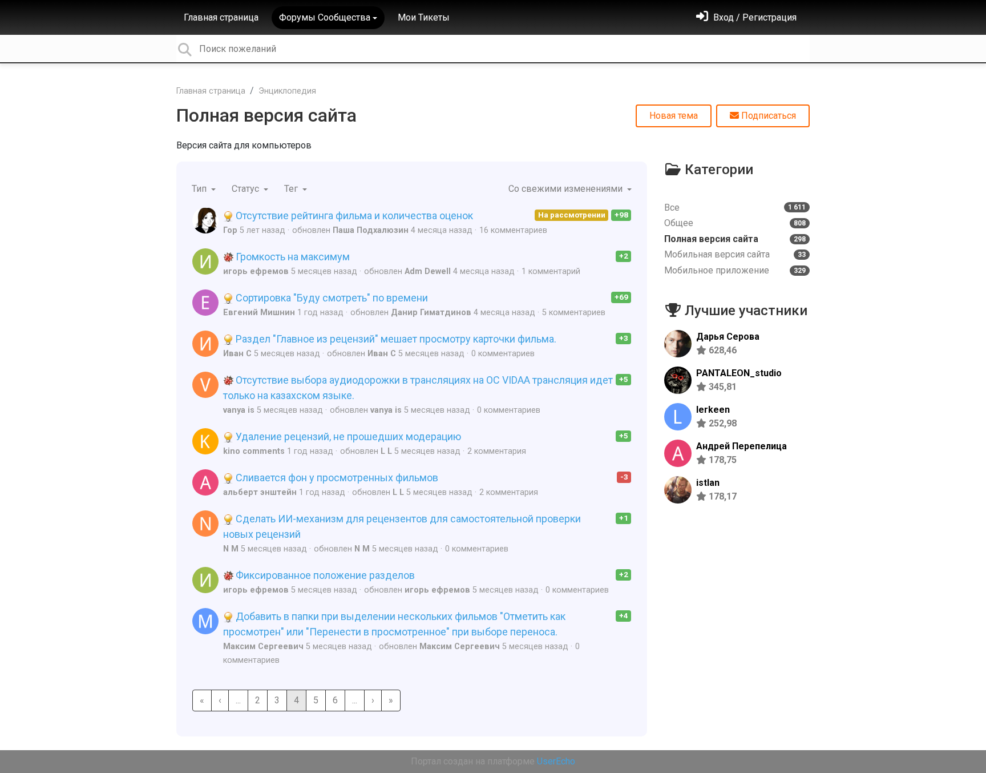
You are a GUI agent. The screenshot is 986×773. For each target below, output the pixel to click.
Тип (200, 188)
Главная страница (221, 17)
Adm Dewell (428, 271)
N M (231, 549)
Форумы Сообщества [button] (324, 17)
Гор (230, 230)
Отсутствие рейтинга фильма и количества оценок (353, 216)
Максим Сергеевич (263, 646)
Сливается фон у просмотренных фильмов (335, 478)
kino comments (254, 451)
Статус (246, 188)
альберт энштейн (260, 492)
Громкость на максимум (291, 257)
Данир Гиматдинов (431, 312)
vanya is (238, 410)
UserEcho (556, 761)
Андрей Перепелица (741, 446)
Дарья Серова (727, 336)
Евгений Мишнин (259, 312)
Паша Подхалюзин (371, 230)
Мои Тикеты (424, 17)
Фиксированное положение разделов (324, 575)
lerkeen (713, 409)
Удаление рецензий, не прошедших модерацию (347, 436)
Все (735, 207)
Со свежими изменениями (566, 188)
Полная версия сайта (266, 115)
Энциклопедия (287, 91)
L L (386, 451)
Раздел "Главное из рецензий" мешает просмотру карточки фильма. (394, 339)
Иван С (237, 354)
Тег (292, 188)
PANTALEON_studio (739, 373)
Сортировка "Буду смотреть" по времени (330, 298)
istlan (708, 482)
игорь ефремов (256, 271)
